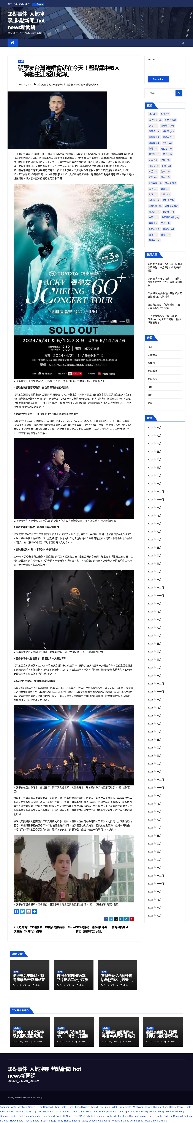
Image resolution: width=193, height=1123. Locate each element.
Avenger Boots (8, 1107)
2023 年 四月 (155, 747)
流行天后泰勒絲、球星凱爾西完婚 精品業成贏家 (29, 979)
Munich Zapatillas (25, 1111)
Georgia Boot (156, 1111)
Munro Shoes (89, 1107)
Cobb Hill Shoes (64, 1116)
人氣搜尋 (152, 355)
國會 (167, 154)
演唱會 (168, 200)
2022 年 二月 (155, 859)
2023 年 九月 (155, 707)
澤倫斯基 (155, 206)
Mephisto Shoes (26, 1107)
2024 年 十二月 (156, 587)
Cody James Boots (82, 1111)
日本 (165, 177)
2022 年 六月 (155, 827)
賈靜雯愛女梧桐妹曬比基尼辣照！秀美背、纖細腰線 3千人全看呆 (117, 981)
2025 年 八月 (155, 523)
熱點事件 (152, 371)
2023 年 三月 (155, 755)
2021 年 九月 (155, 899)
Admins (35, 985)
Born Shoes (74, 1107)
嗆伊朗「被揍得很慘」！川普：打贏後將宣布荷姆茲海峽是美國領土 (165, 282)
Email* (151, 59)
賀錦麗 (154, 229)
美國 (153, 217)
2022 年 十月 (155, 795)
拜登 (153, 177)
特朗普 (168, 211)
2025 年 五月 (155, 547)
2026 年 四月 (155, 459)
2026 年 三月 (155, 467)
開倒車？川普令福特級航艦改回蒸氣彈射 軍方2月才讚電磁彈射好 (165, 267)
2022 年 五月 (155, 835)
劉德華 (168, 137)
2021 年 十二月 (156, 875)
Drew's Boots (155, 1116)
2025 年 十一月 (156, 499)
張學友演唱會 (73, 84)
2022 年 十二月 (156, 779)
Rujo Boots (48, 1116)
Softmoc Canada (173, 1116)
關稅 (153, 234)
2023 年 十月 (155, 699)
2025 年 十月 (155, 507)
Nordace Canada (116, 1111)
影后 (153, 171)
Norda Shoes (161, 1107)
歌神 (83, 84)
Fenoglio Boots (104, 1116)
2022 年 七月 (155, 819)
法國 (165, 194)
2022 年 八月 (155, 811)
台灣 (153, 148)
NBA (153, 114)
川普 (154, 166)
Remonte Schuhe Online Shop (127, 1120)
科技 (150, 387)
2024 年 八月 (155, 619)
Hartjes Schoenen (137, 1111)
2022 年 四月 (155, 843)
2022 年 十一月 (156, 787)
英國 (165, 223)
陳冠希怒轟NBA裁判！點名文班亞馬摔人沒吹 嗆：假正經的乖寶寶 (72, 981)
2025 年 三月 (155, 563)
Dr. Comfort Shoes (60, 1111)
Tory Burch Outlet (107, 1107)
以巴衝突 (155, 120)
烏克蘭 (154, 211)
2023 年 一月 (155, 771)
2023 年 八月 (155, 715)
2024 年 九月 (155, 611)
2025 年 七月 (155, 531)
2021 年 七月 (155, 915)
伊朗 (153, 125)
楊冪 (153, 188)
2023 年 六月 (155, 731)
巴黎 (166, 166)
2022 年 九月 (155, 803)
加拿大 (154, 143)
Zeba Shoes (43, 1111)
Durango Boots (8, 1116)
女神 (165, 160)
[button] (183, 43)
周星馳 (166, 148)
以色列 (170, 120)
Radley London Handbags (95, 1120)
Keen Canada (44, 1107)
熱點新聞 (152, 379)
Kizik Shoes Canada (29, 1116)
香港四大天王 (92, 84)
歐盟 (153, 194)
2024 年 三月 (155, 659)
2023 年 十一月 (156, 691)
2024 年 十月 (155, 603)
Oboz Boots (60, 1107)
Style (150, 347)
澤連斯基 (171, 206)
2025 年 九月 (155, 515)
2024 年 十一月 (156, 595)
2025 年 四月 (155, 555)
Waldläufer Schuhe (155, 1120)
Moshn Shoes (121, 1116)
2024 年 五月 (155, 643)
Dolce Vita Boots (173, 1111)
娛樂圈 (21, 61)
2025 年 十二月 (156, 491)
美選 (153, 223)
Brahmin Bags (48, 1120)
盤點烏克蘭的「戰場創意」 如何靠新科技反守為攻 (162, 1036)
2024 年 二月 (155, 667)
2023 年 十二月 (156, 683)
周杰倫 (154, 154)
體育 (150, 403)
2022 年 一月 (155, 867)
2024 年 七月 (155, 627)
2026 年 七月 (155, 435)
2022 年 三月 (155, 851)
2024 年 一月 (155, 675)
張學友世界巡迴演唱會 (54, 84)
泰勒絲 (154, 200)
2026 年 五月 (155, 451)
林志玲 (170, 183)
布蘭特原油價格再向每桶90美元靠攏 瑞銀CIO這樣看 (118, 1036)
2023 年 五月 (155, 739)
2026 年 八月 (155, 427)
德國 (165, 171)
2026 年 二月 (155, 475)
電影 (150, 395)
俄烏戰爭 (167, 125)
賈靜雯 (168, 229)
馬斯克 (154, 240)
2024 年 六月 (155, 635)
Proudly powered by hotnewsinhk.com (24, 1098)
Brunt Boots (125, 1107)
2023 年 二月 (155, 763)
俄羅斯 (154, 131)
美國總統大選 (170, 217)
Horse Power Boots (180, 1107)
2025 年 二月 (155, 571)
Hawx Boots (16, 1120)
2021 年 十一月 (156, 883)
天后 (153, 160)
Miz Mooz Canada (142, 1107)
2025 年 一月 (155, 579)
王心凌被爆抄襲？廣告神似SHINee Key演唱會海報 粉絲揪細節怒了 (164, 319)
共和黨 (168, 131)
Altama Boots (32, 1120)
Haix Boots (99, 1111)
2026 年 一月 (155, 483)
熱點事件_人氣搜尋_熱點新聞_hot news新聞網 (26, 20)
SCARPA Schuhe (84, 1116)
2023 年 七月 (155, 723)
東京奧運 (155, 183)
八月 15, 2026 (21, 1042)
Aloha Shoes (7, 1111)
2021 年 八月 (155, 907)
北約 (167, 143)
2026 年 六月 (155, 443)
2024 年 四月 (155, 651)
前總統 (154, 137)
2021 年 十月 (155, 891)
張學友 (40, 84)
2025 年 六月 (155, 539)
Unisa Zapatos (138, 1116)
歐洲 (165, 188)
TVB (165, 114)
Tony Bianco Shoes (68, 1120)
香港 (165, 234)
